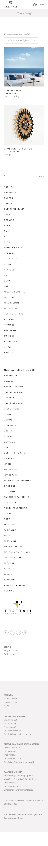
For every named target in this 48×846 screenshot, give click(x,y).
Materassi (10, 469)
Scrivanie (10, 530)
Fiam (7, 231)
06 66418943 (14, 730)
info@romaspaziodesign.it (22, 762)
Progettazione (10, 650)
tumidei (9, 336)
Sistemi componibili (17, 552)
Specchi (9, 563)
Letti (7, 447)
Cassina (9, 204)
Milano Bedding (14, 292)
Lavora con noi (10, 702)
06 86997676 (14, 786)
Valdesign (10, 341)
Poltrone (10, 503)
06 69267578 (14, 758)
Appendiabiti (12, 376)
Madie (8, 464)
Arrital (9, 187)
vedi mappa (10, 727)
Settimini (10, 541)
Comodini (10, 420)
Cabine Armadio (14, 392)
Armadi (8, 381)
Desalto (9, 220)
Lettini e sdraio (14, 453)
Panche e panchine (16, 497)
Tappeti (9, 569)
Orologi (16, 96)
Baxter (8, 198)
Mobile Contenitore (17, 480)
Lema (7, 281)
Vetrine (9, 591)
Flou (7, 242)
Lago (7, 275)
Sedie (7, 536)
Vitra (7, 347)
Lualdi (8, 286)
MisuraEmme (12, 303)
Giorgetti (10, 259)
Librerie (9, 458)
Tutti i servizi (10, 654)
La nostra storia (11, 698)
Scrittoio (10, 525)
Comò (7, 414)
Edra (7, 226)
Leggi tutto (24, 68)
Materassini (12, 475)
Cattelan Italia (14, 209)
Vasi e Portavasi (14, 585)
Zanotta (9, 352)
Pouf (7, 519)
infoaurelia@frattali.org (20, 734)
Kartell (9, 270)
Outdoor (10, 492)
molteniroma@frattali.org (21, 789)
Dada (7, 215)
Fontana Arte (13, 248)
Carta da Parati (14, 403)
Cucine (8, 431)
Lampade (9, 442)
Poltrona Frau (14, 314)
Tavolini (9, 580)
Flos (7, 237)
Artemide (10, 193)
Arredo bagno (13, 387)
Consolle (10, 425)
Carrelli (9, 398)
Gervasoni (10, 253)
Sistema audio (13, 547)
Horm (7, 264)
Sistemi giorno (14, 558)
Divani (6, 96)
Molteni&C (11, 308)
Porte (8, 514)
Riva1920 (9, 325)
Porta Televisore (15, 508)
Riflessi (9, 319)
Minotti (9, 297)
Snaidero (10, 330)
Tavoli (8, 574)
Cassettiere (12, 409)
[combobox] (21, 40)
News (6, 705)
